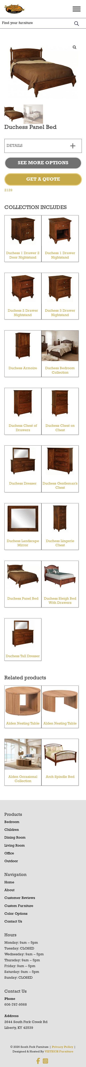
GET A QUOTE (43, 179)
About (9, 890)
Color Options (15, 914)
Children (11, 830)
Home (9, 882)
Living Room (14, 846)
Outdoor (11, 861)
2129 (8, 190)
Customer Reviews (19, 898)
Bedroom (11, 822)
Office (9, 853)
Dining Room (15, 838)
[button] (74, 47)
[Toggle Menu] (77, 9)
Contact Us (13, 922)
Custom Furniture (18, 906)
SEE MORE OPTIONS (43, 163)
